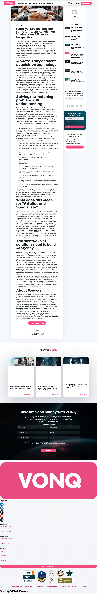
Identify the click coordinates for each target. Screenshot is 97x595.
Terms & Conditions (16, 586)
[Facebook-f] (68, 106)
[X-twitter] (2, 512)
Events (68, 95)
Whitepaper (80, 93)
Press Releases (74, 95)
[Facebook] (2, 508)
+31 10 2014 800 (6, 531)
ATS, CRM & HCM (6, 539)
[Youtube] (81, 106)
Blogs (67, 93)
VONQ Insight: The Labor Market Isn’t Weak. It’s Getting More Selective (48, 388)
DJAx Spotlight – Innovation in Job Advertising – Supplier (77, 80)
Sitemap (3, 560)
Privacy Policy (44, 442)
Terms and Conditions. (58, 443)
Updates (81, 95)
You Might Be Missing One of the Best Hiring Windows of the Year (20, 387)
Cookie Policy (40, 586)
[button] (32, 334)
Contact (3, 551)
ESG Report (82, 586)
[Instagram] (76, 106)
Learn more (27, 394)
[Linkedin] (2, 504)
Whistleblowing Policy (53, 586)
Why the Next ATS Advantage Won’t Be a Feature (77, 38)
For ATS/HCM (33, 3)
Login (78, 3)
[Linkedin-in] (72, 106)
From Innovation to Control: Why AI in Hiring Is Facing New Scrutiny (76, 386)
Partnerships (5, 543)
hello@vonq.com (6, 526)
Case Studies (73, 93)
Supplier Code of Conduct (69, 586)
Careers (3, 555)
